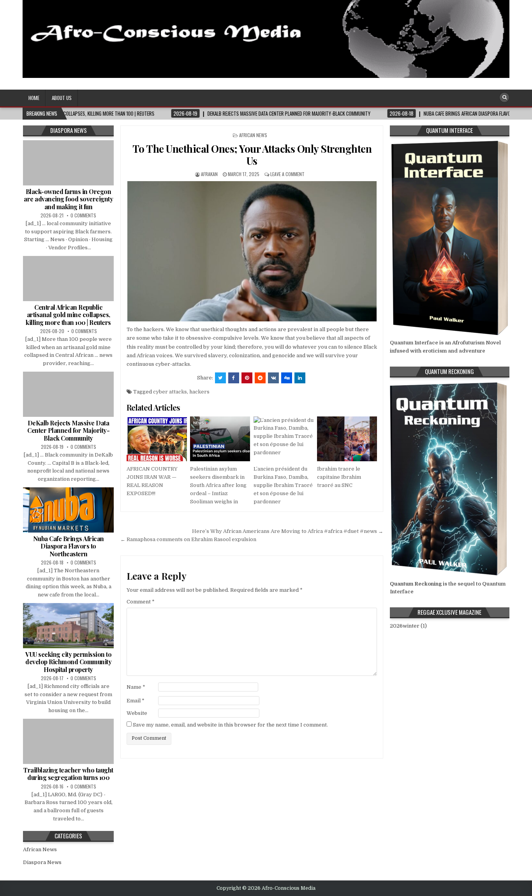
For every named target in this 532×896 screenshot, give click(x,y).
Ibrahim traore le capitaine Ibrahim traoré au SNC (339, 477)
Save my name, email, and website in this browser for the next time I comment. (230, 725)
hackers (199, 392)
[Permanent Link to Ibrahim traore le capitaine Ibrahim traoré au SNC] (347, 439)
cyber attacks (170, 392)
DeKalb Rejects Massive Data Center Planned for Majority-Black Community (68, 430)
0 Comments (83, 215)
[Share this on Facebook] (233, 377)
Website (137, 713)
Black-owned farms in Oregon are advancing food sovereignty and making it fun (68, 198)
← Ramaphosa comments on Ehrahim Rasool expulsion (188, 539)
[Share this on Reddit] (260, 377)
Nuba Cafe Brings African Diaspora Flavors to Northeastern (68, 545)
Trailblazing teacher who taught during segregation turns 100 (68, 773)
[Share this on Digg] (286, 377)
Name (136, 687)
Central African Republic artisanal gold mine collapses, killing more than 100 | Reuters (68, 314)
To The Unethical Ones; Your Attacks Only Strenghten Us (252, 155)
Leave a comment (287, 174)
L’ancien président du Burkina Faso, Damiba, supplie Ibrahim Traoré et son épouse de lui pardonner (283, 485)
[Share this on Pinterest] (246, 377)
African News (253, 135)
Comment (141, 602)
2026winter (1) (408, 626)
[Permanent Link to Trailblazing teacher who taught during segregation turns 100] (68, 741)
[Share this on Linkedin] (299, 377)
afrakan (209, 174)
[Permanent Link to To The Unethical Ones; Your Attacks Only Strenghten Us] (252, 251)
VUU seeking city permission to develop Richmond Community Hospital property (68, 661)
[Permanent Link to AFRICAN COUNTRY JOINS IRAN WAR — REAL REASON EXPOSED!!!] (157, 439)
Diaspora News (42, 862)
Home (33, 98)
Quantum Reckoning (416, 584)
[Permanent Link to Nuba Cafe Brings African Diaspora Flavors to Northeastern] (68, 510)
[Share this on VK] (273, 377)
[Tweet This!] (220, 377)
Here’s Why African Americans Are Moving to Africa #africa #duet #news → (287, 531)
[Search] (504, 97)
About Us (62, 98)
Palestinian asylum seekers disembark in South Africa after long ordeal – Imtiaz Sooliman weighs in (218, 485)
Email (135, 701)
